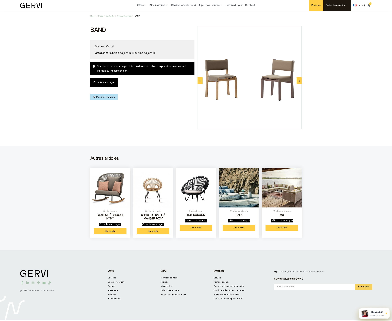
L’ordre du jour (234, 5)
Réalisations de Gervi (183, 5)
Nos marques (157, 5)
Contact (250, 5)
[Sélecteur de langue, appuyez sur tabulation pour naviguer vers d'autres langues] (357, 5)
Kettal (110, 46)
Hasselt (101, 70)
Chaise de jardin (124, 16)
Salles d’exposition (335, 5)
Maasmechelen (118, 70)
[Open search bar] (363, 5)
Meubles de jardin (106, 16)
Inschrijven (363, 286)
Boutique (316, 5)
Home (92, 16)
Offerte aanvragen (104, 82)
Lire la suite (110, 231)
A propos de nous (209, 5)
